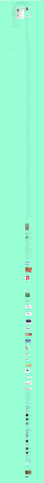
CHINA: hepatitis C (27, 72)
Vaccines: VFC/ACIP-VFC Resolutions (28, 181)
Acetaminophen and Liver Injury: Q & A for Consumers (29, 158)
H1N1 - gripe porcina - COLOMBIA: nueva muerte (28, 92)
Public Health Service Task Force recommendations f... (29, 108)
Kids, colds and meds (28, 183)
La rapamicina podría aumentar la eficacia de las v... (29, 197)
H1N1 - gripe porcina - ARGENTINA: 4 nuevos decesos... (28, 157)
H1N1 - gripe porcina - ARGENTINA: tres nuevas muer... (28, 193)
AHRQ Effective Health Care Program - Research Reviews (28, 129)
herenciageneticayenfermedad (28, 399)
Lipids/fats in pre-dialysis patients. (29, 65)
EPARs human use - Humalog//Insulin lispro (28, 172)
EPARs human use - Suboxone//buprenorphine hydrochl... (28, 136)
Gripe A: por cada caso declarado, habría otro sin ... (29, 122)
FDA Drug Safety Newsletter (15, 6)
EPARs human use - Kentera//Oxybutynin (28, 128)
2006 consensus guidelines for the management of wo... (29, 113)
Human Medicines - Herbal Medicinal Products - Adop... (28, 199)
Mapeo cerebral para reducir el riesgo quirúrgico (28, 61)
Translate (29, 17)
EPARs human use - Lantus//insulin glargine (28, 57)
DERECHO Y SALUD (28, 467)
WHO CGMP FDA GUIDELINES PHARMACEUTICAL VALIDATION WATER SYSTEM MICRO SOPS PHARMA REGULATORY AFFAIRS (29, 429)
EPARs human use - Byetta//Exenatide (28, 139)
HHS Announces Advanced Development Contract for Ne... (29, 179)
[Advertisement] (16, 44)
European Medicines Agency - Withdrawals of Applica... (28, 168)
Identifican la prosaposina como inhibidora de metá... (28, 190)
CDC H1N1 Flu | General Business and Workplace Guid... (29, 87)
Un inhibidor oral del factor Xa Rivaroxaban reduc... (28, 213)
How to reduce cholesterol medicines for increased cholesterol (29, 463)
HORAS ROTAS (27, 413)
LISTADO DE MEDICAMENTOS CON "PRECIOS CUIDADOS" (28, 458)
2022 (26, 25)
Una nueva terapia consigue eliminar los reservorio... (28, 210)
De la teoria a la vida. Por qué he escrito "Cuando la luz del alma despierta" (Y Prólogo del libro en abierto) (29, 419)
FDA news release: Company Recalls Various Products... (28, 49)
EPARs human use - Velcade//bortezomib (28, 137)
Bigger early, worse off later (28, 204)
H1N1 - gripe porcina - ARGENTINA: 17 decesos (28, 178)
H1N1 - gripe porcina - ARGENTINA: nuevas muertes (29, 42)
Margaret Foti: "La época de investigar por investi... (28, 209)
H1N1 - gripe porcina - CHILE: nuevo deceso (28, 77)
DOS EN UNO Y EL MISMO (28, 427)
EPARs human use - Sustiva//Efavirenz (28, 177)
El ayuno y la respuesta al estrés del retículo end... (28, 187)
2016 (26, 30)
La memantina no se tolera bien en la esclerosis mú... (29, 191)
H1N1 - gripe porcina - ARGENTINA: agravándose (28, 164)
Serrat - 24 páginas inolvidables (29, 444)
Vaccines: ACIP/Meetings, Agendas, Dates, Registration (28, 203)
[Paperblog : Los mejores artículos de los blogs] (26, 290)
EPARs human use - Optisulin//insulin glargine (28, 58)
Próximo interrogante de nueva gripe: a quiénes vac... (28, 215)
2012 (26, 33)
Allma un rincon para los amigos (28, 466)
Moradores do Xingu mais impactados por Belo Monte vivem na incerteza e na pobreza (28, 456)
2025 (26, 23)
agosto (27, 39)
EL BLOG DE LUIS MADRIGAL (27, 426)
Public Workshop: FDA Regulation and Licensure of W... (28, 54)
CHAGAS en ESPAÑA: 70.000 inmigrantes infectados (28, 194)
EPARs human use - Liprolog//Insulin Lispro (28, 145)
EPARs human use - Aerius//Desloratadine (28, 76)
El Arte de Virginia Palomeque (28, 439)
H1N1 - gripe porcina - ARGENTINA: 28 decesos (28, 64)
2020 (26, 27)
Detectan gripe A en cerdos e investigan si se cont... (28, 103)
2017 (26, 29)
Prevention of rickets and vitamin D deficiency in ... (29, 124)
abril (26, 218)
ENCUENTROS (27, 443)
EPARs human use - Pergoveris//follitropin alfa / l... (29, 208)
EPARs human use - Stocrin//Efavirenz (28, 173)
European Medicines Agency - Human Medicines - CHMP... (28, 118)
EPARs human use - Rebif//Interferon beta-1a (28, 142)
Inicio (18, 48)
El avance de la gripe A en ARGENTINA (28, 83)
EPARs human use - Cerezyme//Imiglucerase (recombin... (28, 126)
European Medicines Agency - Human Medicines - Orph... (28, 60)
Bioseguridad (27, 406)
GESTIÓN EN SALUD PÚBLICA (29, 402)
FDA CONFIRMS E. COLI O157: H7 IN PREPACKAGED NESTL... (29, 51)
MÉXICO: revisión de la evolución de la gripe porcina (28, 48)
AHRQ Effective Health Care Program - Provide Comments (28, 55)
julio (26, 40)
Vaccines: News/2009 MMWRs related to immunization (28, 86)
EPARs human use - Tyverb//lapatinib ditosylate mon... (28, 175)
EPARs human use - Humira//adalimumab (28, 143)
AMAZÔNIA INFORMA (28, 455)
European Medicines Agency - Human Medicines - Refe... (28, 116)
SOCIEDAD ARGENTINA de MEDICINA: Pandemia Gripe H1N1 (28, 63)
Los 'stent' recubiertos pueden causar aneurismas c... (28, 114)
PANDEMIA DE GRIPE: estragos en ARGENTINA (29, 148)
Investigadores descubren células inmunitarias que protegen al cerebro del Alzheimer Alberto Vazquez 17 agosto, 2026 (28, 400)
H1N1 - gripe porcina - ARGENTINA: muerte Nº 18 (28, 159)
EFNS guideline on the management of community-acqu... (28, 110)
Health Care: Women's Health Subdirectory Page (28, 206)
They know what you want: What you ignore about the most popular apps (28, 393)
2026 (26, 22)
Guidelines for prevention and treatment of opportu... (28, 111)
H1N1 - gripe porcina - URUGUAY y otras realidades (29, 182)
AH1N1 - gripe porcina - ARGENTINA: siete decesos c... (29, 216)
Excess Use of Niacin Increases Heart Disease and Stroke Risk (29, 432)
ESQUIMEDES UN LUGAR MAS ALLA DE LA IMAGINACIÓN (29, 451)
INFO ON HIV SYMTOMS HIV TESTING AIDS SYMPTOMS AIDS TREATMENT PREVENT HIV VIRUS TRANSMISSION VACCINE (28, 461)
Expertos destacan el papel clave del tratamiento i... (29, 154)
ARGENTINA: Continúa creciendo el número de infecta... (29, 205)
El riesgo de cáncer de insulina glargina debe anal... (28, 45)
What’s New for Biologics (28, 152)
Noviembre (27, 438)
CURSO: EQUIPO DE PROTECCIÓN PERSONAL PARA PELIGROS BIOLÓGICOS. (29, 407)
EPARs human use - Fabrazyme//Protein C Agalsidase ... (28, 134)
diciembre (27, 36)
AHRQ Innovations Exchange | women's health (28, 165)
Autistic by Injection (27, 447)
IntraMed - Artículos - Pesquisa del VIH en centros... (29, 150)
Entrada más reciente (13, 48)
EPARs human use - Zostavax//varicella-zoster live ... (29, 74)
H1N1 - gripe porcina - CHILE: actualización (28, 71)
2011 (26, 34)
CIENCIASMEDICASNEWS (22, 2)
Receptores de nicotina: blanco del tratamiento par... (28, 212)
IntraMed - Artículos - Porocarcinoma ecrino (28, 84)
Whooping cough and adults (28, 147)
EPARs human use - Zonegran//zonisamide (28, 200)
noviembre (27, 37)
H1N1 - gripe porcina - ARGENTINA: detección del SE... (28, 120)
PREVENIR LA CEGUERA (28, 434)
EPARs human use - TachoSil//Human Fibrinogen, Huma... (29, 140)
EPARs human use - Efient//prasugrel (27, 171)
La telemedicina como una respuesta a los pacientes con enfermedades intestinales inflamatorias (29, 423)
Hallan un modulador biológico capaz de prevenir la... (28, 188)
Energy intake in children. (28, 69)
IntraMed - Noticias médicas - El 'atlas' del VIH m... (28, 105)
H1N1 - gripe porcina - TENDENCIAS (28, 90)
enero (26, 220)
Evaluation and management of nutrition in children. (28, 66)
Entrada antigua (23, 48)
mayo (26, 217)
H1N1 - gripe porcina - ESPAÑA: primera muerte (29, 47)
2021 (26, 26)
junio (26, 41)
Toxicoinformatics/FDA (28, 161)
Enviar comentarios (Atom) (16, 49)
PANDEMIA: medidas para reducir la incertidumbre (29, 151)
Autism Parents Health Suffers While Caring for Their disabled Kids (29, 448)
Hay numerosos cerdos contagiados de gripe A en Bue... (28, 101)
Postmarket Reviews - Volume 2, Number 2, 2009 (28, 80)
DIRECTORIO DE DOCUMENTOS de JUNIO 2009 (28, 44)
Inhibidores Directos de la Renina (29, 155)
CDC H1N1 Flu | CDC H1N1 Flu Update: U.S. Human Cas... (28, 89)
